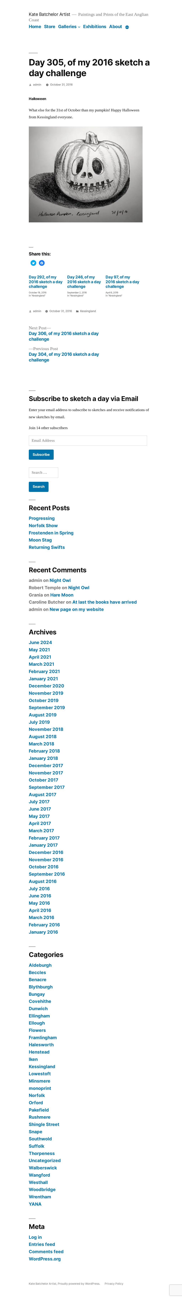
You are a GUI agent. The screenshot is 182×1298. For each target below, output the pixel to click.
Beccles (37, 972)
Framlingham (43, 1037)
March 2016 (41, 917)
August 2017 (42, 794)
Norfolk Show (43, 525)
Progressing (42, 518)
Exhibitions (94, 26)
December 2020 (46, 685)
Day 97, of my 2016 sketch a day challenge (122, 282)
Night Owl (60, 580)
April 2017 (40, 823)
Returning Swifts (47, 547)
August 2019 (43, 714)
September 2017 (47, 787)
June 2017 (40, 809)
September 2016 (47, 874)
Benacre (37, 979)
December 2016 (46, 852)
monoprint (40, 1088)
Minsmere (39, 1081)
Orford (36, 1102)
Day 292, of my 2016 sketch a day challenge (46, 282)
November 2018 (46, 729)
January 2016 (43, 932)
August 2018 (43, 736)
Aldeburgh (40, 965)
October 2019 (43, 700)
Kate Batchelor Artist (49, 14)
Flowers (37, 1030)
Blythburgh (41, 987)
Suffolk (36, 1146)
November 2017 (46, 772)
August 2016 (43, 881)
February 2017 (44, 838)
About (115, 26)
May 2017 (39, 816)
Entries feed (42, 1244)
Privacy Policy (114, 1283)
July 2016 (39, 888)
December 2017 (46, 765)
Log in (35, 1237)
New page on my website (77, 609)
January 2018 (43, 758)
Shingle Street (44, 1124)
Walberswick (43, 1167)
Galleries (67, 26)
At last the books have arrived (104, 602)
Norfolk (37, 1095)
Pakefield (39, 1110)
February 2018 (44, 751)
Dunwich (38, 1008)
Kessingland (88, 311)
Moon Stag (40, 540)
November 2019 (46, 693)
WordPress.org (45, 1259)
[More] (127, 27)
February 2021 (44, 671)
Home (35, 26)
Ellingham (39, 1016)
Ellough (37, 1023)
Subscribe (41, 454)
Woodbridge (42, 1189)
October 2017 (43, 780)
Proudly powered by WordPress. (79, 1283)
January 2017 (43, 845)
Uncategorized (45, 1160)
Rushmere (39, 1117)
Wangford (39, 1175)
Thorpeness (42, 1153)
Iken (33, 1059)
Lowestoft (40, 1073)
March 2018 (41, 743)
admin (37, 84)
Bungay (37, 994)
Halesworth (41, 1044)
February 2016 (44, 924)
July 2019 (39, 722)
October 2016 (43, 866)
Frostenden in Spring (51, 532)
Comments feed (46, 1251)
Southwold (40, 1138)
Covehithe (40, 1001)
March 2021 (41, 664)
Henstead (39, 1052)
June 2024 (40, 642)
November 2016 (46, 859)
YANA (35, 1204)
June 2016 (40, 895)
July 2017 (39, 801)
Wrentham (40, 1196)
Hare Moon (61, 595)
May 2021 (39, 649)
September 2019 (47, 707)
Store (49, 26)
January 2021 (43, 678)
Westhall (38, 1182)
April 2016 (40, 910)
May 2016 (39, 903)
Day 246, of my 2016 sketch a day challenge (84, 282)
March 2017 (41, 830)
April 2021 (40, 657)
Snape (35, 1131)
